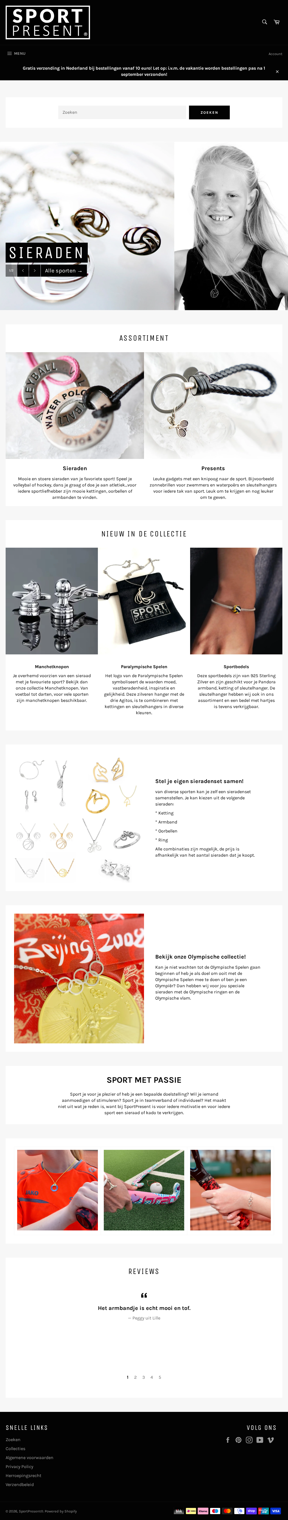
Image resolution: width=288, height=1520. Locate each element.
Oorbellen (167, 831)
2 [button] (135, 1377)
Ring (163, 840)
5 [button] (160, 1377)
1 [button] (128, 1377)
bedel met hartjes (257, 700)
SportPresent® (31, 1511)
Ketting (166, 813)
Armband (167, 822)
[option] (144, 226)
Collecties (15, 1448)
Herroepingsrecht (23, 1475)
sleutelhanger (213, 694)
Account (275, 54)
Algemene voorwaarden (29, 1457)
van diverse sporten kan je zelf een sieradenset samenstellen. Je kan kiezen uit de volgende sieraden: (203, 798)
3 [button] (143, 1377)
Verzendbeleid (20, 1484)
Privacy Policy (19, 1466)
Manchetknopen (61, 688)
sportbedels (220, 675)
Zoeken (209, 112)
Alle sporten (64, 270)
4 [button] (151, 1377)
